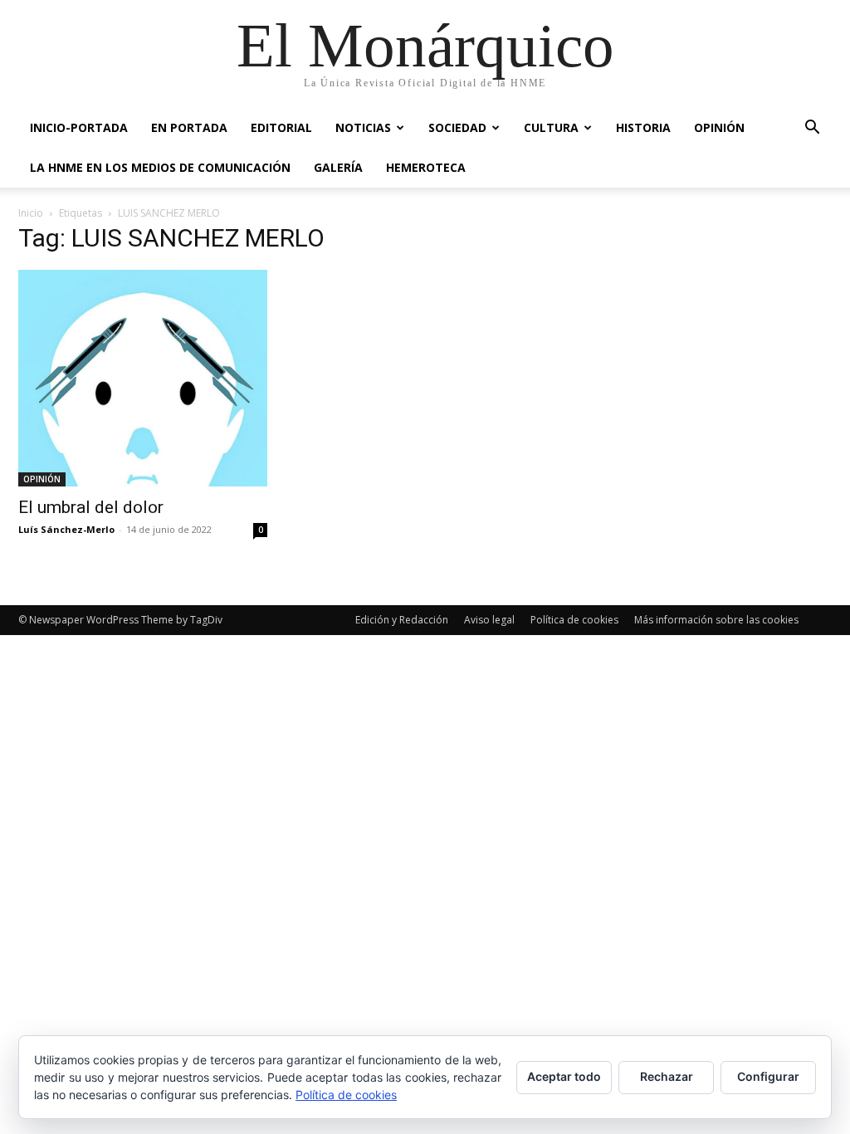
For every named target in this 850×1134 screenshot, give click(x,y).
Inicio (30, 213)
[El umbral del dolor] (142, 378)
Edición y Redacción (401, 620)
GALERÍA (338, 167)
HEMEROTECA (426, 167)
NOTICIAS (363, 127)
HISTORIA (643, 127)
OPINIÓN (719, 127)
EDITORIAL (281, 127)
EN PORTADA (189, 127)
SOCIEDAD (457, 127)
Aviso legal (489, 620)
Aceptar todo (564, 1076)
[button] (812, 129)
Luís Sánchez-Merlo (66, 529)
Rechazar (666, 1076)
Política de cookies (574, 620)
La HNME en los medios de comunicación (160, 167)
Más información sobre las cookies (716, 620)
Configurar (768, 1076)
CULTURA (551, 127)
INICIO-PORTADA (79, 127)
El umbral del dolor (91, 507)
